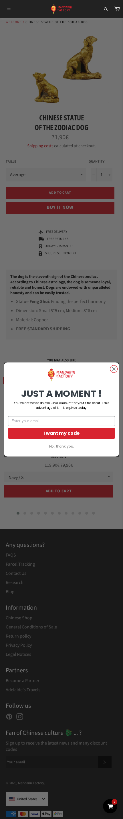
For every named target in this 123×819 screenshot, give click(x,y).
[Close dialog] (114, 369)
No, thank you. (61, 446)
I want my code (61, 433)
